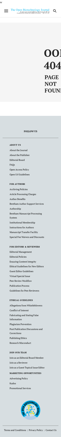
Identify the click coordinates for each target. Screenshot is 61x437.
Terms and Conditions (15, 430)
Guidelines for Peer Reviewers (24, 290)
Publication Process (19, 285)
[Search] (54, 11)
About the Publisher (20, 155)
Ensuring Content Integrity (23, 261)
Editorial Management (21, 251)
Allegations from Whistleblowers (26, 305)
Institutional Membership (22, 222)
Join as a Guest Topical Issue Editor (27, 367)
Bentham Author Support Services (27, 203)
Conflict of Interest (19, 310)
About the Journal (18, 150)
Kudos (13, 383)
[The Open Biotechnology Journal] (30, 410)
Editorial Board (17, 159)
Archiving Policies (19, 189)
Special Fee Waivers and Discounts (27, 237)
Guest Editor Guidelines (21, 271)
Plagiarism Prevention (20, 324)
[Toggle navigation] (6, 11)
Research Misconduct (20, 342)
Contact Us (51, 430)
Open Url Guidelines (20, 174)
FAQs (12, 164)
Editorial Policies (18, 256)
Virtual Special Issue (20, 276)
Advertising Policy (19, 378)
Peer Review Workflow (21, 280)
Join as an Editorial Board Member (27, 357)
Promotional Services (20, 388)
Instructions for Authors (22, 227)
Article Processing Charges (23, 194)
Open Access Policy (19, 169)
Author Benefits (17, 199)
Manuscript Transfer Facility (24, 232)
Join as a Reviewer (18, 362)
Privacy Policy (36, 430)
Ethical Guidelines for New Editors (27, 266)
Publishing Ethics (18, 338)
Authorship (15, 208)
